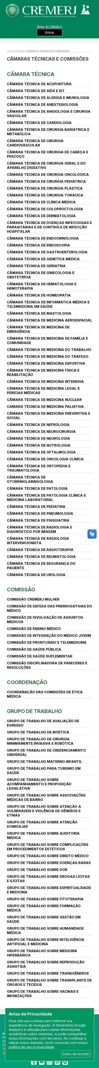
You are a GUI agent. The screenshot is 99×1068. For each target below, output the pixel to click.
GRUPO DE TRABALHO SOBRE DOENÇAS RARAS (49, 863)
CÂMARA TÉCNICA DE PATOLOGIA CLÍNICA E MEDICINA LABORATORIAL (46, 497)
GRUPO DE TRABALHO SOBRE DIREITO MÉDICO (48, 856)
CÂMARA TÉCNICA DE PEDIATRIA (36, 506)
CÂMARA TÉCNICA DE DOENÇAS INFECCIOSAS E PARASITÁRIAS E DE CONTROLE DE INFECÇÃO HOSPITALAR (49, 227)
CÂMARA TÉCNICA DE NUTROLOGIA (38, 445)
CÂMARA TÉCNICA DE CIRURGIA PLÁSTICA (45, 188)
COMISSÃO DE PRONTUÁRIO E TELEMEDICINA (47, 642)
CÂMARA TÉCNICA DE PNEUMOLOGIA (40, 513)
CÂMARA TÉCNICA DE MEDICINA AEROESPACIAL (49, 320)
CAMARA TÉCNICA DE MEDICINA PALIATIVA (45, 406)
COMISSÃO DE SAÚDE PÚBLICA (34, 649)
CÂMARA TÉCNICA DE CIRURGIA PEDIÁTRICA (46, 181)
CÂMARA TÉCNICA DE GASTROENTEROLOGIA (47, 252)
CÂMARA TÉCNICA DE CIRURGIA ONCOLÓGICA (48, 174)
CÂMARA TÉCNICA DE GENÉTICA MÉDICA (43, 259)
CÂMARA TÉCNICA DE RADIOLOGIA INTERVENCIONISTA (38, 540)
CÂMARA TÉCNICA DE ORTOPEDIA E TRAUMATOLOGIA (38, 468)
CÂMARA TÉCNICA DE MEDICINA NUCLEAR (44, 399)
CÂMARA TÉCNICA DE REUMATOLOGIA (41, 556)
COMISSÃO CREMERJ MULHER (33, 599)
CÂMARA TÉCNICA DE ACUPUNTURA (39, 84)
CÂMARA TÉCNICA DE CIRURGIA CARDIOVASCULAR (35, 143)
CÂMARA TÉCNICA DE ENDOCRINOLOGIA (43, 238)
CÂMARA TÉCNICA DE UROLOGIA (36, 575)
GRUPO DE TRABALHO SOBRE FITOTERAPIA (45, 899)
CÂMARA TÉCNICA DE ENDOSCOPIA (38, 245)
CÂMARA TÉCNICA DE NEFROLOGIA (38, 424)
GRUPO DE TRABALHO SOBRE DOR (37, 869)
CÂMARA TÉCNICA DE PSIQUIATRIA (38, 520)
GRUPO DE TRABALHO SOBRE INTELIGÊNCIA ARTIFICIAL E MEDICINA (45, 941)
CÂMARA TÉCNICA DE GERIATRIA (36, 266)
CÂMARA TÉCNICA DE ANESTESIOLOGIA (42, 104)
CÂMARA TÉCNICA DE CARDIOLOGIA (39, 122)
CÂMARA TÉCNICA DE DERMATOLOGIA (41, 216)
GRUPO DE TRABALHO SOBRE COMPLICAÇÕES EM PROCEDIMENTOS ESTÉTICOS (47, 846)
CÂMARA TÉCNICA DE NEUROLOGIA (38, 438)
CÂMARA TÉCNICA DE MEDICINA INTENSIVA (45, 381)
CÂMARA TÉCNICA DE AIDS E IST (36, 91)
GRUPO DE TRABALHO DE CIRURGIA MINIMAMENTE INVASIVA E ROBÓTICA (40, 741)
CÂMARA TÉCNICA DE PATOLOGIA (37, 488)
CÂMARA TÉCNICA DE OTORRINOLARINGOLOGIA (30, 479)
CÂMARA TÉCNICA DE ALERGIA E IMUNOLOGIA (48, 97)
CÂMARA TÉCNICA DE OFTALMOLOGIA (41, 452)
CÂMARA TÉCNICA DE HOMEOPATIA (39, 295)
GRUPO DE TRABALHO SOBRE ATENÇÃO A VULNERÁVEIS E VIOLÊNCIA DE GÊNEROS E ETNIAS (44, 810)
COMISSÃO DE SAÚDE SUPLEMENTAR (39, 656)
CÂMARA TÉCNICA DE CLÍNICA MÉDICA (41, 202)
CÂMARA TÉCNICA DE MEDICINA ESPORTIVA (46, 363)
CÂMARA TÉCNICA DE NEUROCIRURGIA (41, 431)
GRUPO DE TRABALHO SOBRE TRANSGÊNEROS (48, 973)
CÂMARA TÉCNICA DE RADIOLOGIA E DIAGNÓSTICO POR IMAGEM (39, 529)
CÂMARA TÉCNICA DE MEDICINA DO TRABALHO (49, 349)
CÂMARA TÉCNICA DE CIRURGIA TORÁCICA (45, 195)
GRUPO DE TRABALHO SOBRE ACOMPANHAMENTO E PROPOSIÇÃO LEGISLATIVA (39, 784)
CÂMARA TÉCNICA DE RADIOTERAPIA (40, 550)
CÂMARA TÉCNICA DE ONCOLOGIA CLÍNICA (45, 459)
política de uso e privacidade (31, 1047)
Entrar (49, 32)
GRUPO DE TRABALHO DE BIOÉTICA (38, 732)
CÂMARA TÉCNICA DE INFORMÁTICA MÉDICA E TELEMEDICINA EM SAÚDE (48, 304)
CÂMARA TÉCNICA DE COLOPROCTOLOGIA (45, 209)
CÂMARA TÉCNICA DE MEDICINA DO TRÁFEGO (47, 356)
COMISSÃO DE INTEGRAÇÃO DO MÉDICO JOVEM (49, 635)
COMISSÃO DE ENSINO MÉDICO (34, 628)
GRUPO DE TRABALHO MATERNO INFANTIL (44, 761)
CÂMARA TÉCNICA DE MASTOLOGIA (39, 313)
